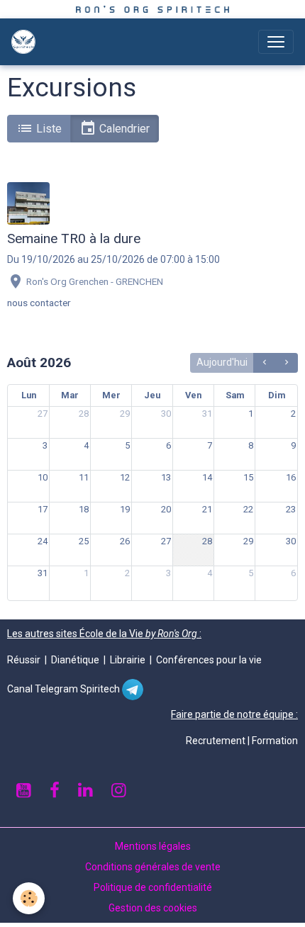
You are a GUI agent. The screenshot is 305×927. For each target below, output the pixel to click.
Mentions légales (153, 846)
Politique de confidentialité (153, 887)
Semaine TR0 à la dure (73, 238)
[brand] (26, 42)
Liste (47, 128)
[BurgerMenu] (276, 42)
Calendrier (123, 128)
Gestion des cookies (153, 908)
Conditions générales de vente (153, 866)
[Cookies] (29, 898)
